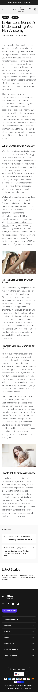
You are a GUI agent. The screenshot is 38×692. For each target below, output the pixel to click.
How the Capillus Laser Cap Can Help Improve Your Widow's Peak (16, 553)
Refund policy (11, 688)
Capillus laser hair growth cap (14, 403)
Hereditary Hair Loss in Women (20, 540)
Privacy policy (18, 688)
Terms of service (26, 688)
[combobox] (19, 674)
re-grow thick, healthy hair (23, 110)
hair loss (15, 17)
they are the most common (20, 294)
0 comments (7, 529)
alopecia (6, 17)
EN (19, 674)
